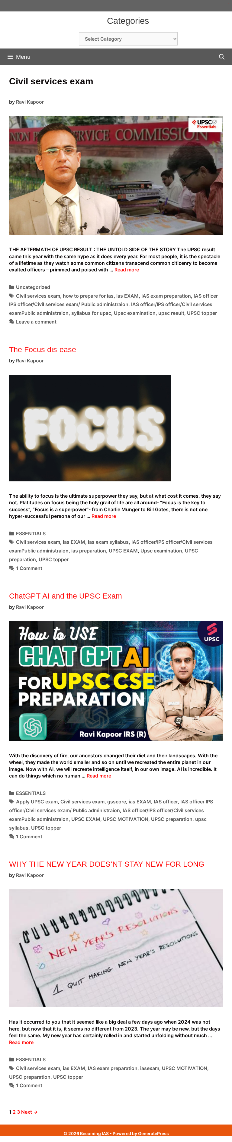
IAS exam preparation (166, 296)
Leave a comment (36, 322)
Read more (126, 270)
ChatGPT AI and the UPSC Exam (65, 596)
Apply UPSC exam (37, 802)
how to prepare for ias (88, 296)
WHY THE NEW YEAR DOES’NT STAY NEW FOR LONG (106, 864)
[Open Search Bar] (222, 56)
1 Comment (29, 568)
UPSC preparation (171, 819)
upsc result (171, 313)
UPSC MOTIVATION (125, 819)
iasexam (149, 1068)
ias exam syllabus (108, 542)
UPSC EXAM (123, 551)
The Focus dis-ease (42, 349)
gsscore (116, 802)
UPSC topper (202, 313)
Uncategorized (33, 287)
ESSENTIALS (31, 533)
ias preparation (88, 551)
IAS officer (166, 802)
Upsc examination (135, 313)
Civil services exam (38, 296)
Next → (29, 1112)
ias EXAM (127, 296)
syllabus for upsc (91, 313)
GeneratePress (153, 1133)
